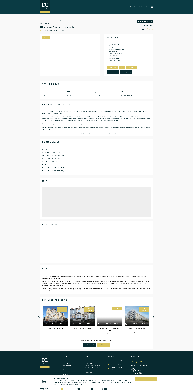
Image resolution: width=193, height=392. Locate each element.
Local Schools (126, 72)
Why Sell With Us (67, 365)
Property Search (142, 7)
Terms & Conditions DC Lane (92, 361)
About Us (65, 370)
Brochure (131, 67)
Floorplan (112, 67)
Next (154, 317)
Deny (146, 384)
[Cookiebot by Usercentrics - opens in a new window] (44, 389)
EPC (122, 67)
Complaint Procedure (90, 370)
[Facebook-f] (132, 362)
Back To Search (45, 23)
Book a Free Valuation (130, 7)
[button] (151, 6)
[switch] (78, 389)
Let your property (67, 368)
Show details (112, 389)
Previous (39, 317)
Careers (64, 372)
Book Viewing (113, 72)
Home (41, 20)
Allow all (146, 379)
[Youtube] (140, 362)
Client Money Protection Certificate (93, 368)
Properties (47, 20)
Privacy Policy (88, 363)
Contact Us (65, 374)
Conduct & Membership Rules (92, 365)
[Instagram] (136, 362)
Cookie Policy (88, 372)
